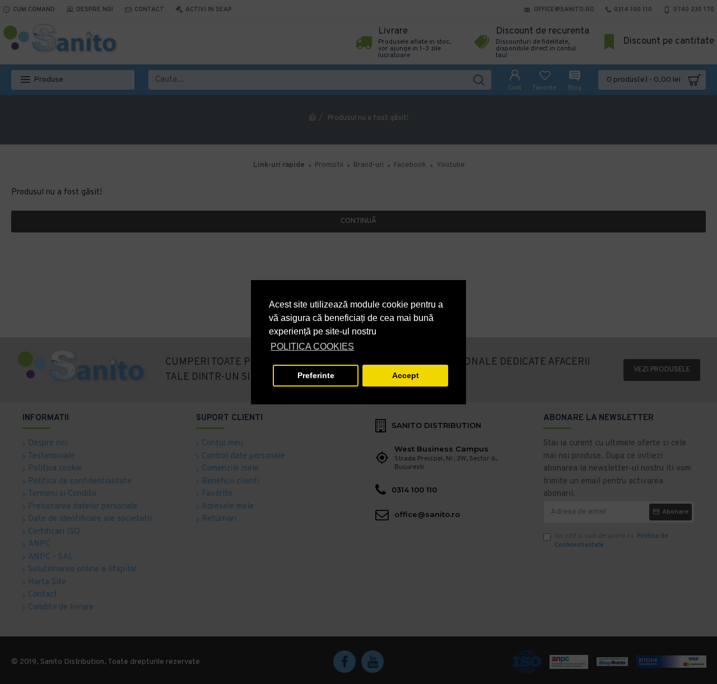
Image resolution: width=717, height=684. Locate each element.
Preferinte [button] (315, 375)
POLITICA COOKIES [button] (312, 346)
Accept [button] (405, 375)
